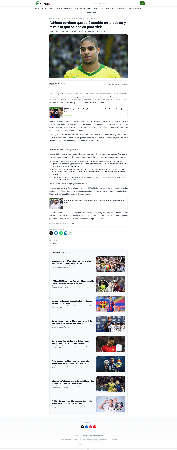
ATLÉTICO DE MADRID (135, 8)
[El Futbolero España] (43, 3)
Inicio (51, 18)
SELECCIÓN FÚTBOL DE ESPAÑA (61, 8)
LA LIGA (96, 8)
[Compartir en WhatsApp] (61, 233)
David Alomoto (60, 83)
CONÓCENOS (91, 13)
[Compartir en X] (51, 233)
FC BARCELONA (107, 8)
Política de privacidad (97, 435)
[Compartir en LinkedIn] (65, 233)
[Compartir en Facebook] (56, 233)
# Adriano (53, 243)
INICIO (37, 8)
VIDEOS (44, 8)
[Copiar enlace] (70, 233)
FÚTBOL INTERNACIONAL (83, 8)
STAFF (81, 13)
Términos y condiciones (81, 435)
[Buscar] (142, 3)
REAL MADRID (120, 8)
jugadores (57, 18)
